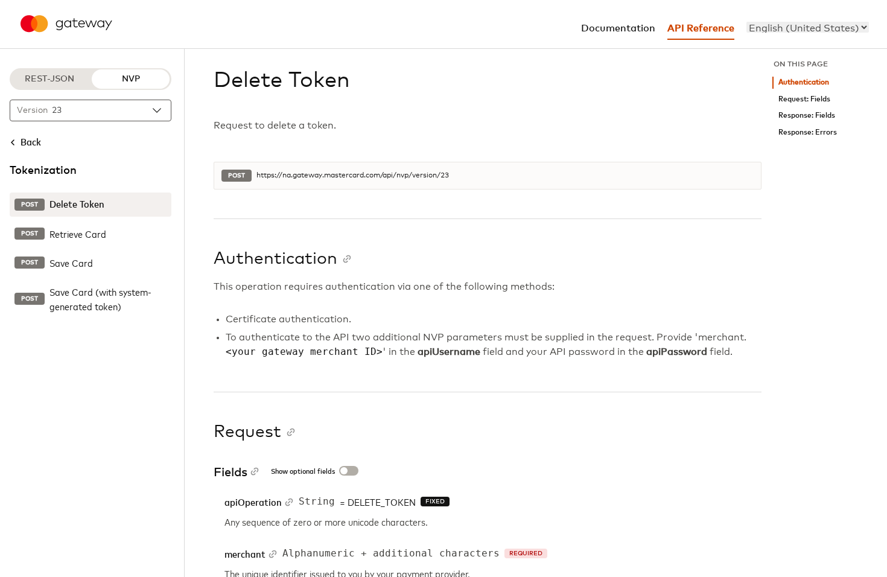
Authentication (803, 82)
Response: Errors (807, 132)
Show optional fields (303, 472)
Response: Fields (806, 116)
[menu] (807, 27)
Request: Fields (804, 99)
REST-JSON (49, 79)
